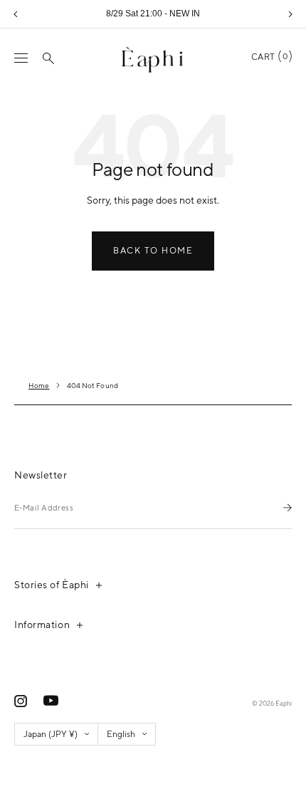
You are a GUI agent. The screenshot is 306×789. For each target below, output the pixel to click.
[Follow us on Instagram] (20, 701)
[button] (15, 14)
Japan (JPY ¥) (50, 734)
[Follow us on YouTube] (50, 700)
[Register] (287, 507)
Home (38, 385)
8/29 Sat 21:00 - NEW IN (153, 14)
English (121, 734)
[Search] (48, 58)
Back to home (153, 251)
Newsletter (41, 475)
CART (269, 57)
